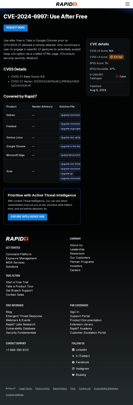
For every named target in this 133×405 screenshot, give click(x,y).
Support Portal (80, 316)
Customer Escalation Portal (88, 332)
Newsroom (77, 253)
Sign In (74, 312)
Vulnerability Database (20, 328)
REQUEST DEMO (15, 27)
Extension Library (81, 324)
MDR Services (15, 262)
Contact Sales (15, 294)
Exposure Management (21, 258)
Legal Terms (25, 388)
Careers (75, 270)
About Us (76, 245)
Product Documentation (85, 320)
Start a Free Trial (17, 282)
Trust (73, 388)
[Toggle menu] (127, 4)
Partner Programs (82, 261)
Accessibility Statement (106, 388)
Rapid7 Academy (81, 328)
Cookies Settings (15, 394)
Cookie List (85, 388)
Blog (9, 312)
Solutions (12, 266)
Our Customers (80, 257)
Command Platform (19, 254)
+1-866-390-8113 (17, 350)
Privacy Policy (42, 388)
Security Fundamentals (21, 332)
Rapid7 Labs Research (20, 324)
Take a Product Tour (19, 286)
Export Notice (60, 388)
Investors (76, 266)
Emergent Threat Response (24, 316)
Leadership (77, 249)
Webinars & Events (18, 320)
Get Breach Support (19, 290)
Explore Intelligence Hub (27, 216)
